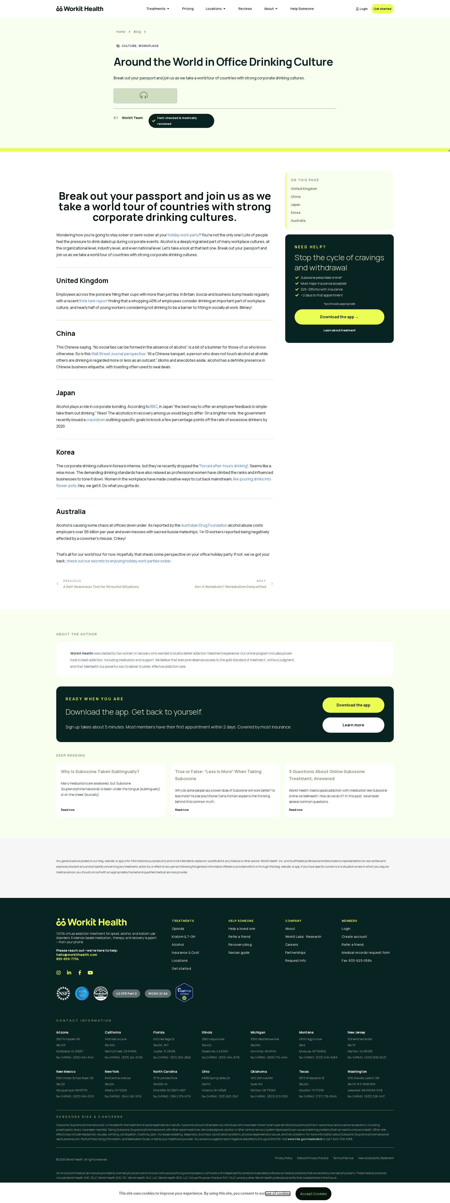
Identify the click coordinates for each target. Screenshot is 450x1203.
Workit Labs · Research (303, 936)
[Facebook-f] (79, 972)
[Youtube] (90, 972)
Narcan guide (239, 952)
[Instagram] (58, 972)
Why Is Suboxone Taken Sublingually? (100, 771)
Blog (137, 31)
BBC (154, 406)
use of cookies (278, 1193)
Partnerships (295, 952)
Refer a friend (239, 936)
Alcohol (178, 944)
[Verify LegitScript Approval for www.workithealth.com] (184, 1000)
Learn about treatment (339, 330)
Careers (291, 944)
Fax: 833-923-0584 (357, 960)
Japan (295, 204)
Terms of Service (343, 1158)
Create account (354, 936)
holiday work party (183, 235)
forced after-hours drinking (223, 465)
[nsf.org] (63, 993)
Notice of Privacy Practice (312, 1158)
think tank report (93, 300)
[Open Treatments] (168, 8)
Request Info (295, 960)
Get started (181, 968)
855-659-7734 (67, 959)
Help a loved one (242, 928)
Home (120, 31)
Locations (180, 960)
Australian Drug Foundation (204, 525)
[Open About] (276, 8)
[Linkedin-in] (69, 972)
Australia (298, 220)
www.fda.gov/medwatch (305, 1139)
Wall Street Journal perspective (118, 353)
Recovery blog (240, 944)
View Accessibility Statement (376, 1158)
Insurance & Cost (185, 952)
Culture (129, 46)
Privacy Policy (283, 1158)
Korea (295, 212)
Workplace (149, 46)
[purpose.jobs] (101, 993)
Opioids (178, 928)
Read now (68, 810)
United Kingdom (304, 188)
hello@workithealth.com (76, 954)
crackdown (95, 419)
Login (346, 928)
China (295, 196)
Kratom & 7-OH (183, 936)
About (290, 928)
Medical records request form (366, 952)
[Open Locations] (224, 8)
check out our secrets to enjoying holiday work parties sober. (119, 560)
